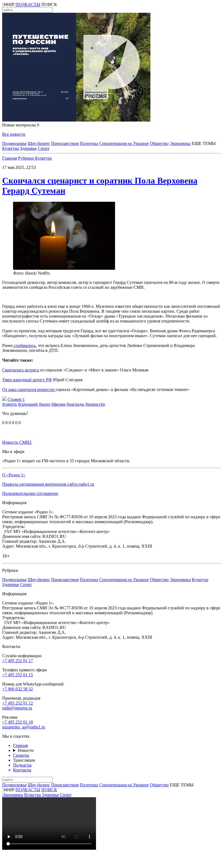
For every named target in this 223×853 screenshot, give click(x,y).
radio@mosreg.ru (17, 708)
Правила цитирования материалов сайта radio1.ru (48, 484)
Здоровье (28, 148)
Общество (159, 143)
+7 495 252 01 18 (17, 722)
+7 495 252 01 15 (17, 674)
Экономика (180, 143)
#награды (75, 404)
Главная (9, 158)
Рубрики (26, 158)
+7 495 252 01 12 (17, 703)
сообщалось (24, 345)
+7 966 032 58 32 (17, 689)
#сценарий (28, 404)
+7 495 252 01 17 (17, 660)
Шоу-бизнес (39, 143)
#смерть (9, 404)
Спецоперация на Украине (124, 143)
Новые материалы (20, 125)
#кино (44, 404)
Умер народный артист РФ (27, 379)
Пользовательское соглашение (30, 493)
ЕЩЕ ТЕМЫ (204, 143)
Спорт (43, 148)
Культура (10, 148)
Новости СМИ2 (17, 442)
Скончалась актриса (20, 370)
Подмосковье (14, 143)
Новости (26, 750)
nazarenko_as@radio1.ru (23, 727)
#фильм (58, 404)
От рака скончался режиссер (29, 389)
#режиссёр (95, 404)
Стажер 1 (16, 399)
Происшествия (65, 143)
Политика (89, 143)
